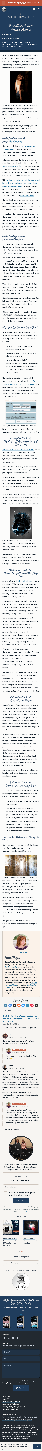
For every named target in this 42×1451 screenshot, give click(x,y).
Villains (11, 46)
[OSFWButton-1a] (21, 1281)
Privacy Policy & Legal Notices (14, 1407)
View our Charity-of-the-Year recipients (17, 1419)
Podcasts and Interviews (11, 1401)
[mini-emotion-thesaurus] (35, 1322)
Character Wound (18, 44)
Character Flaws (7, 44)
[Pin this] (32, 1005)
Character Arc (28, 42)
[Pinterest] (17, 1338)
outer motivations (24, 581)
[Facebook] (4, 1338)
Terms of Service (19, 1383)
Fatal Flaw (5, 46)
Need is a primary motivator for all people (18, 449)
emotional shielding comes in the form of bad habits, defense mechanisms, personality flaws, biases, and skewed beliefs (21, 183)
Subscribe (21, 1201)
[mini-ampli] (21, 1322)
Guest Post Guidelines (10, 1409)
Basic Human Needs (17, 42)
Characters (28, 44)
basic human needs (27, 195)
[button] (34, 9)
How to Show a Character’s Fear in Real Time (30, 1241)
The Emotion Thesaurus (13, 967)
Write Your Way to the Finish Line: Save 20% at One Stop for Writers (10, 1242)
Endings (34, 44)
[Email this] (5, 1005)
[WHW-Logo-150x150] (4, 9)
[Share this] (10, 1005)
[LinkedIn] (13, 1338)
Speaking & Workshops (11, 1404)
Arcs (15, 141)
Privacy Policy (6, 1383)
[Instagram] (9, 1338)
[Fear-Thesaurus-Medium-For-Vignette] (7, 1322)
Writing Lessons (19, 46)
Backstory (7, 42)
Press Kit (5, 1399)
